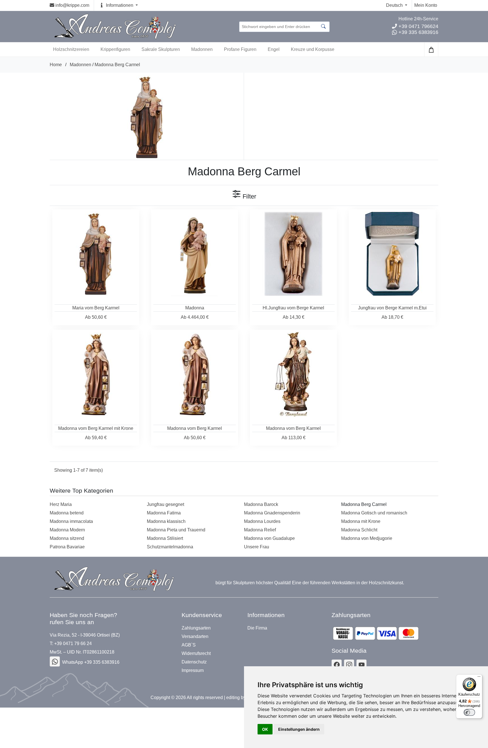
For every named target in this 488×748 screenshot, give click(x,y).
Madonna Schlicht (359, 529)
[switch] (469, 712)
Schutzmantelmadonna (170, 546)
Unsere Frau (256, 546)
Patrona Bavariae (67, 546)
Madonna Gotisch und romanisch (374, 512)
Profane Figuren (240, 49)
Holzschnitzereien (71, 49)
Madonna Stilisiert (165, 538)
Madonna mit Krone (360, 521)
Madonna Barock (261, 504)
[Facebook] (55, 661)
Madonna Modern (67, 529)
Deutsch (395, 5)
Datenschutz (194, 662)
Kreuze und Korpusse (312, 49)
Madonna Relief (260, 529)
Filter (248, 196)
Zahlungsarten (196, 628)
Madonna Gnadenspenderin (272, 512)
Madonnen (202, 49)
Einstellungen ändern (299, 729)
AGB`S (189, 645)
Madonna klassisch (166, 521)
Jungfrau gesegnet (165, 504)
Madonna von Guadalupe (269, 538)
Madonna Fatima (164, 512)
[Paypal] (376, 633)
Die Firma (257, 628)
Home (56, 64)
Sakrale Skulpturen (160, 49)
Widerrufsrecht (196, 653)
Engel (274, 49)
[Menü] (479, 677)
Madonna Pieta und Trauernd (176, 529)
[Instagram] (349, 664)
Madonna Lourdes (262, 521)
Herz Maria (61, 504)
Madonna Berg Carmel (117, 64)
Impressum (193, 670)
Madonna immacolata (71, 521)
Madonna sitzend (67, 538)
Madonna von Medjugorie (366, 538)
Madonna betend (67, 512)
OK (265, 729)
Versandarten (195, 636)
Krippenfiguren (115, 49)
